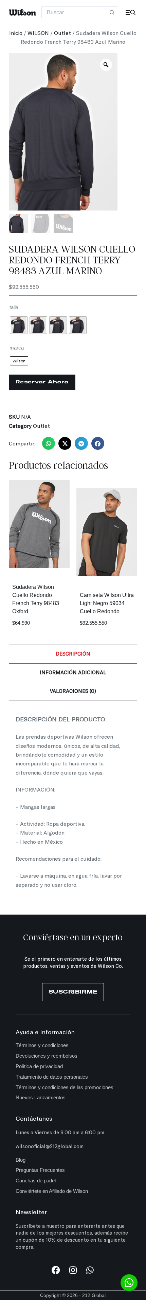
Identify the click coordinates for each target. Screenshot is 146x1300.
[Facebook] (56, 1270)
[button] (48, 443)
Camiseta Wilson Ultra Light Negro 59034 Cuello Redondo (107, 603)
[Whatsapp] (90, 1270)
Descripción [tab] (73, 654)
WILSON (38, 32)
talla (14, 307)
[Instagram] (73, 1270)
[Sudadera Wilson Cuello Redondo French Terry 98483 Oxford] (39, 524)
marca (17, 348)
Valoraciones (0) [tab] (73, 691)
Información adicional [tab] (73, 672)
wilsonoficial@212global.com (50, 1146)
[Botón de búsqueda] (112, 12)
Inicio (15, 32)
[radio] (18, 325)
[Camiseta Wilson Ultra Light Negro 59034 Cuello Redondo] (106, 532)
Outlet (62, 32)
